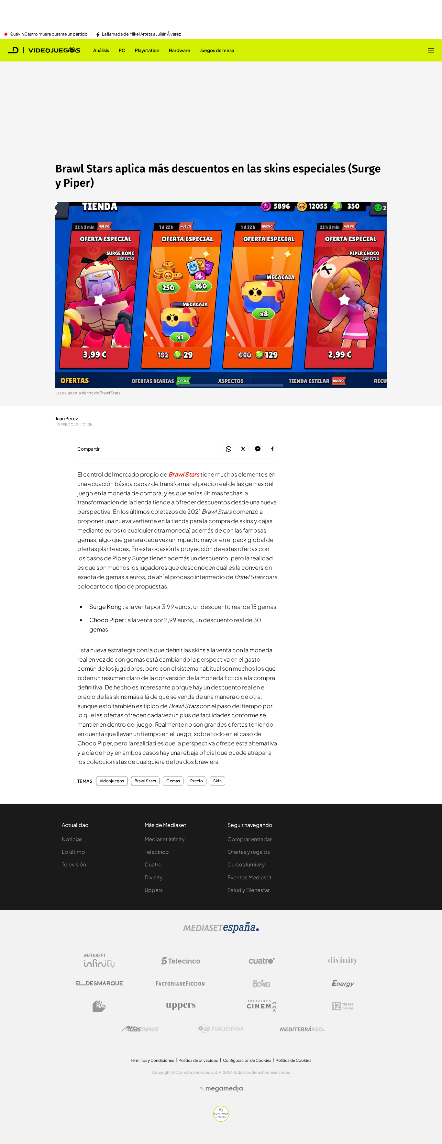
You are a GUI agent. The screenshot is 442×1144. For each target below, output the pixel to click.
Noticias (72, 839)
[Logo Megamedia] (224, 1089)
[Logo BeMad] (99, 1006)
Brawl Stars (145, 781)
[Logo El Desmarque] (99, 983)
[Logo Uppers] (180, 1006)
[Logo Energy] (343, 983)
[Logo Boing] (262, 983)
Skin (217, 781)
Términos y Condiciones (152, 1060)
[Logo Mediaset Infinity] (99, 961)
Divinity (154, 877)
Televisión (74, 864)
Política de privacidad (198, 1060)
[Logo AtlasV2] (140, 1029)
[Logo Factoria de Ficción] (180, 983)
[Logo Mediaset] (221, 931)
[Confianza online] (221, 1119)
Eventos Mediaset (249, 877)
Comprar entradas (249, 839)
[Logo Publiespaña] (221, 1029)
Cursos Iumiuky (246, 864)
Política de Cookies (293, 1060)
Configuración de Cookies (247, 1060)
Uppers (154, 889)
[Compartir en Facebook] (272, 449)
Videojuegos (112, 781)
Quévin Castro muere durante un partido (49, 34)
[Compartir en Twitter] (243, 449)
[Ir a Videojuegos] (54, 50)
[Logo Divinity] (343, 961)
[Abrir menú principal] (431, 50)
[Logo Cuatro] (262, 961)
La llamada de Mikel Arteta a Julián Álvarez (141, 34)
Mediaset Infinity (165, 839)
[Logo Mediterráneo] (302, 1028)
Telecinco (157, 851)
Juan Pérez (66, 418)
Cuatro (153, 864)
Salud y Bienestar (248, 889)
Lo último (73, 851)
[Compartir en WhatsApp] (228, 449)
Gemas (173, 781)
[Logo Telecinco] (180, 961)
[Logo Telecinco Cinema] (262, 1006)
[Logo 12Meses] (343, 1006)
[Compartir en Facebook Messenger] (257, 449)
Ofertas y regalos (248, 851)
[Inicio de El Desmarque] (13, 50)
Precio (196, 781)
